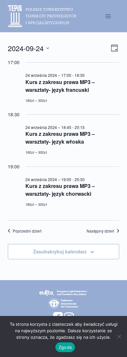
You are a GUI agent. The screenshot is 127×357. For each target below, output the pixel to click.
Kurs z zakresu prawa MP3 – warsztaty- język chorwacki (60, 189)
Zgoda (65, 347)
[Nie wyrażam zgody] (119, 336)
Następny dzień (100, 231)
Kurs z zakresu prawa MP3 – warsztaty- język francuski (60, 85)
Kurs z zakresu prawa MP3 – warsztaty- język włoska (60, 137)
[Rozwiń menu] (108, 16)
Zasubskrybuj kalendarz (60, 251)
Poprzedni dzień (27, 231)
